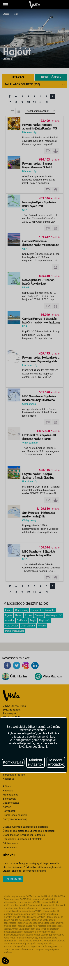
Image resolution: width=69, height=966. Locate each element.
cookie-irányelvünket (40, 736)
